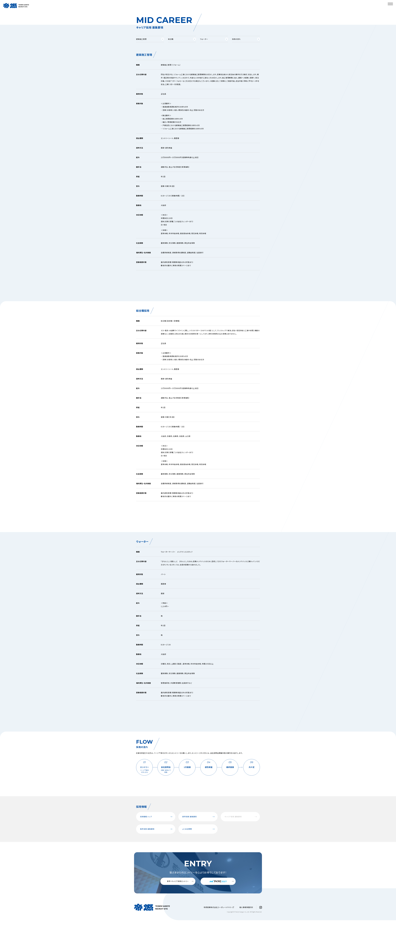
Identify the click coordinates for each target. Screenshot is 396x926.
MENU (387, 1)
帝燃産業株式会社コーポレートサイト (218, 907)
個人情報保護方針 (246, 907)
